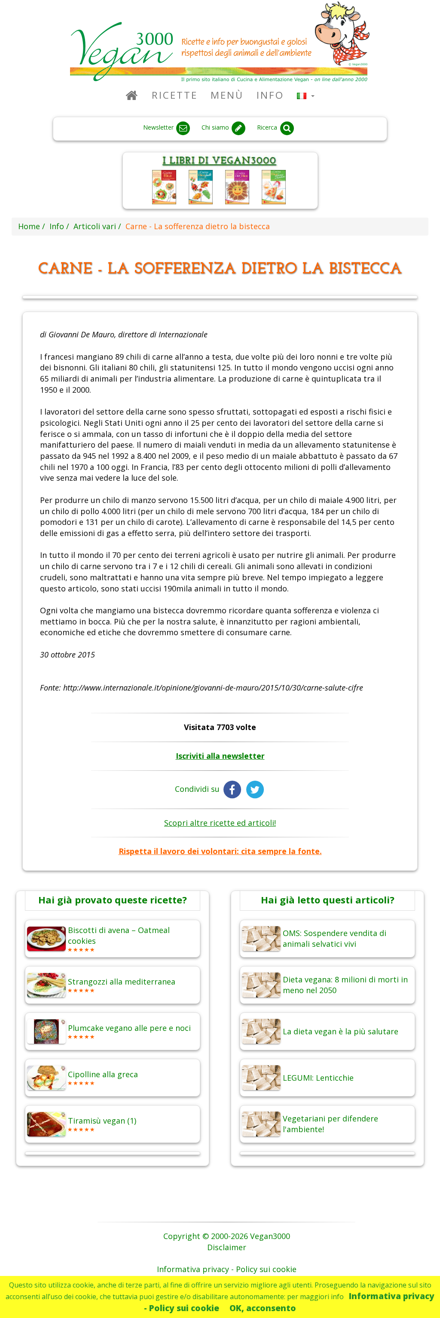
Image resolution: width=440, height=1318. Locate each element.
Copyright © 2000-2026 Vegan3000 (226, 1236)
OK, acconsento (262, 1308)
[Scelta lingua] (305, 95)
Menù (227, 95)
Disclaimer (226, 1247)
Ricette (175, 95)
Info (270, 95)
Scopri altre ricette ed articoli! (220, 823)
